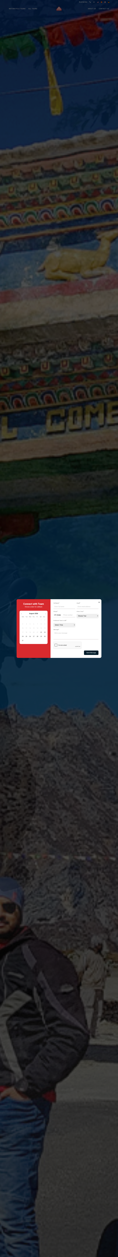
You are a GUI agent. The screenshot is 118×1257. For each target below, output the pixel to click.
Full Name (56, 603)
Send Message (91, 653)
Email (78, 603)
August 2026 (33, 613)
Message (56, 629)
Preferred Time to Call (59, 620)
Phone (55, 611)
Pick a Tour (80, 611)
